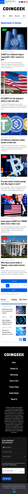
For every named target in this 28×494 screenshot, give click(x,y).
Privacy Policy (14, 387)
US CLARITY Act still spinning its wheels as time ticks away (12, 99)
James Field (4, 306)
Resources (17, 16)
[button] (20, 339)
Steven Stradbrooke (4, 51)
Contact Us (14, 368)
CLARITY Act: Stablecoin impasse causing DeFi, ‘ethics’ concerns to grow (12, 57)
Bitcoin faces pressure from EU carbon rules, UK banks (7, 311)
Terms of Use (14, 380)
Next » (14, 290)
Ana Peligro (4, 327)
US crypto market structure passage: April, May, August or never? (13, 182)
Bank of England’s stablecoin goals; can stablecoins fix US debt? (10, 1)
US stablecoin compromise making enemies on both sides (13, 141)
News (4, 16)
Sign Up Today (6, 478)
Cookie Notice (14, 393)
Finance (4, 29)
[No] (26, 488)
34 (24, 285)
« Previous (14, 281)
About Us (14, 399)
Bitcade (11, 16)
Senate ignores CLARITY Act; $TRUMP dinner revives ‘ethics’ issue (14, 222)
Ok (14, 491)
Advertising (14, 374)
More (24, 16)
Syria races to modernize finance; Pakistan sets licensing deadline (7, 332)
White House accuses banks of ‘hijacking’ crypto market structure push (13, 265)
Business (4, 73)
